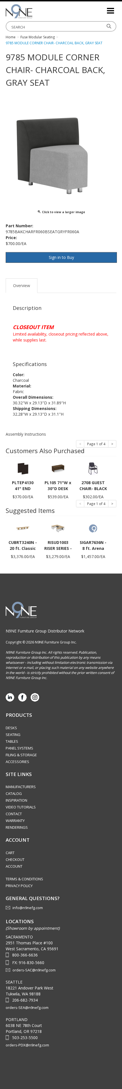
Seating (13, 734)
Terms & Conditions (24, 878)
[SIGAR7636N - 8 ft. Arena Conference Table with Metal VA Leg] (93, 528)
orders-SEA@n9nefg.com (27, 1007)
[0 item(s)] (102, 8)
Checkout (15, 859)
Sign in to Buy (61, 257)
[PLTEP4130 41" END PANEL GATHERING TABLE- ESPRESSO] (22, 468)
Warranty (15, 820)
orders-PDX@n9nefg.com (27, 1045)
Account (14, 866)
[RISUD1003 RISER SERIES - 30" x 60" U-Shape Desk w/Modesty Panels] (58, 528)
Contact (14, 813)
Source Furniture (34, 11)
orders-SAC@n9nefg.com (34, 970)
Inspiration (16, 800)
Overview (21, 285)
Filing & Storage (21, 754)
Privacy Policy (19, 885)
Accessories (17, 761)
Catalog (14, 793)
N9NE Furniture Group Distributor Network (45, 631)
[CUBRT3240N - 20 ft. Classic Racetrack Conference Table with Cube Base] (22, 528)
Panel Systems (19, 748)
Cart (10, 852)
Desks (11, 727)
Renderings (17, 827)
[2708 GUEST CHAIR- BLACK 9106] (93, 468)
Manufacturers (21, 786)
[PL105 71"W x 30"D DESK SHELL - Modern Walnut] (58, 468)
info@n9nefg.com (27, 907)
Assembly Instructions (26, 434)
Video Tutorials (21, 807)
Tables (12, 741)
